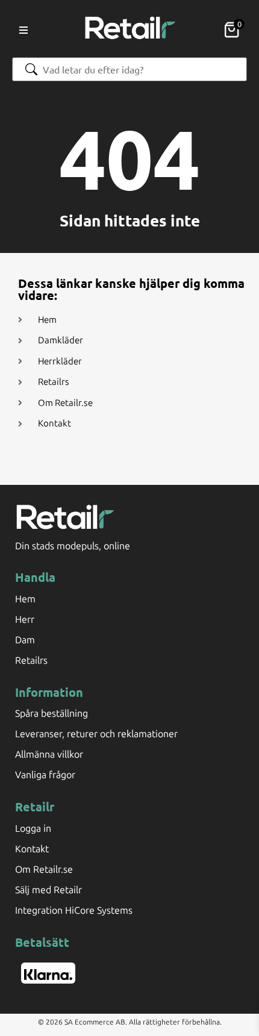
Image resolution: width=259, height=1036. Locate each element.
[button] (23, 30)
